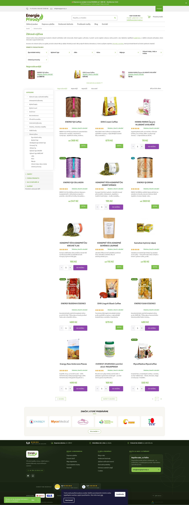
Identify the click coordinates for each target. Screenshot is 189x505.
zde (102, 495)
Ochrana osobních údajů (105, 468)
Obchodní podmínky (104, 465)
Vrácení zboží (71, 459)
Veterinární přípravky (35, 123)
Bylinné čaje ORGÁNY (36, 151)
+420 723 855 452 (134, 16)
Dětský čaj (33, 148)
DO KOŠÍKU (152, 146)
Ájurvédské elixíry (36, 137)
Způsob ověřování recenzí (106, 462)
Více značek (94, 431)
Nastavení (69, 500)
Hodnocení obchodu (104, 459)
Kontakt (69, 468)
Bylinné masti (33, 108)
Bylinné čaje (34, 140)
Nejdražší (84, 89)
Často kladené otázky (73, 465)
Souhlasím (120, 494)
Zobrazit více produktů (94, 83)
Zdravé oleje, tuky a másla (39, 164)
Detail (83, 146)
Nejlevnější (74, 89)
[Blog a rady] (33, 476)
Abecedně (94, 89)
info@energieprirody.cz (134, 20)
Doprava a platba (72, 455)
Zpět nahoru (158, 496)
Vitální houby (33, 131)
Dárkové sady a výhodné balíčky (38, 97)
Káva (32, 159)
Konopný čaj (33, 145)
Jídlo (32, 156)
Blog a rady (101, 455)
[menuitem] (32, 24)
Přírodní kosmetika (34, 119)
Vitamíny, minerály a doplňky (37, 127)
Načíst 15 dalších (109, 399)
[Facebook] (28, 476)
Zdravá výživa (33, 134)
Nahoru (61, 399)
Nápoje (33, 161)
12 (161, 399)
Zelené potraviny (36, 167)
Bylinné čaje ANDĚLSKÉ (36, 153)
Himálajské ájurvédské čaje (38, 143)
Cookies (100, 471)
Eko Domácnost (33, 116)
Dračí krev (32, 112)
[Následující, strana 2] (157, 399)
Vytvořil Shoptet (159, 502)
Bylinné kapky (33, 104)
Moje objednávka (72, 462)
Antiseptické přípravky (36, 101)
